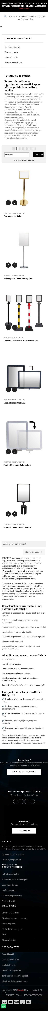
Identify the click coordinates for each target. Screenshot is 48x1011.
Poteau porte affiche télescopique (18, 278)
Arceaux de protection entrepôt (14, 879)
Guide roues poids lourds (12, 896)
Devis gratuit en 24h (10, 959)
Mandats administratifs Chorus (14, 981)
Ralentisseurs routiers (10, 874)
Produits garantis (9, 965)
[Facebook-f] (15, 801)
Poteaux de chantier (13, 338)
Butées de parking (9, 890)
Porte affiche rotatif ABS (14, 403)
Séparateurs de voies (10, 885)
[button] (24, 772)
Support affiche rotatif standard (17, 527)
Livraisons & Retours (10, 913)
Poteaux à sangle (11, 52)
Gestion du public (19, 38)
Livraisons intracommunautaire (14, 918)
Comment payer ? (9, 924)
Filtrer (40, 154)
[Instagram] (26, 801)
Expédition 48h (8, 954)
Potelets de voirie (9, 901)
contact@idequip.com (11, 859)
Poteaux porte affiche (13, 62)
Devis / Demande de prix (12, 929)
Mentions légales (8, 940)
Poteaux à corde (11, 57)
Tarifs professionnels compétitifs (15, 976)
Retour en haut (33, 552)
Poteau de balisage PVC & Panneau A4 (21, 341)
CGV (4, 934)
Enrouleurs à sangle (12, 47)
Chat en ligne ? (24, 760)
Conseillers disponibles (11, 970)
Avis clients (24, 821)
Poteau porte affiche (12, 216)
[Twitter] (21, 801)
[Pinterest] (32, 801)
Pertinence (16, 154)
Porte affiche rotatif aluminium (17, 465)
